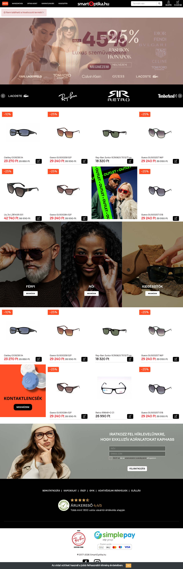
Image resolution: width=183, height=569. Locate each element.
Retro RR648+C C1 (105, 412)
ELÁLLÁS (136, 490)
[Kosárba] (39, 161)
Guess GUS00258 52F (61, 157)
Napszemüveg (17, 3)
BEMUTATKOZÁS (51, 490)
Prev (3, 96)
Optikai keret (32, 3)
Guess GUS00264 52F (61, 214)
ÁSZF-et (116, 458)
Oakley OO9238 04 (13, 157)
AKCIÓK (5, 3)
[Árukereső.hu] (63, 505)
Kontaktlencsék (48, 3)
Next (180, 96)
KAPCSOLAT (70, 490)
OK (128, 565)
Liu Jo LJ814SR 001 (13, 214)
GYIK (92, 490)
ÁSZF (83, 490)
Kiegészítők (62, 3)
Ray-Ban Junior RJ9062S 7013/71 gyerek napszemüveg (123, 157)
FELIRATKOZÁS (137, 468)
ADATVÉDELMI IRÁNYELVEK (113, 490)
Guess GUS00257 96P (152, 157)
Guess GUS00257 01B (152, 214)
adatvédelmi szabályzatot (135, 458)
